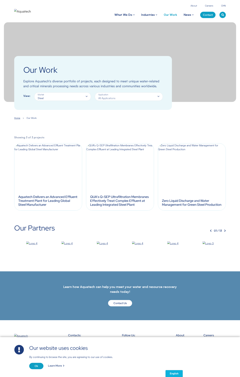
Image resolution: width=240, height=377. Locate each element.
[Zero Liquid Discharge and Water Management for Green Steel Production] (192, 176)
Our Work (170, 14)
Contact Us (120, 303)
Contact (208, 15)
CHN (223, 5)
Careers (209, 5)
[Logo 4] (31, 243)
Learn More (55, 365)
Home (17, 118)
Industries (148, 14)
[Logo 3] (208, 243)
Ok (36, 366)
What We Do (123, 14)
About (194, 5)
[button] (133, 14)
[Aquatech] (26, 11)
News (187, 14)
